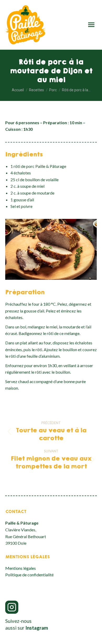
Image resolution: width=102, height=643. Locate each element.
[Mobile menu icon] (91, 24)
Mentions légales (20, 568)
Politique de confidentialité (29, 574)
